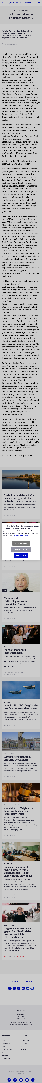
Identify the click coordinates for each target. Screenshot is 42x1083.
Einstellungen (21, 549)
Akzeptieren (21, 555)
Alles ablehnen (21, 543)
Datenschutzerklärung (21, 536)
